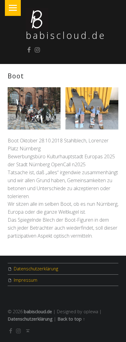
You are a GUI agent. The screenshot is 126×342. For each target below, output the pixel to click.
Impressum (25, 280)
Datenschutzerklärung (36, 269)
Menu (13, 8)
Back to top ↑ (71, 319)
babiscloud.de (66, 35)
